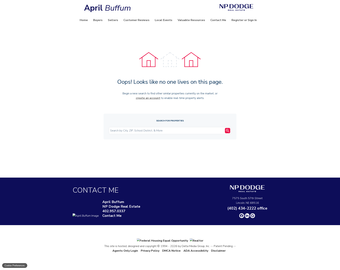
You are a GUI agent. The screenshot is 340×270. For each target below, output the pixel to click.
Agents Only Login (125, 251)
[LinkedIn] (247, 215)
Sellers (113, 20)
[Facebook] (241, 215)
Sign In (252, 20)
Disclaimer (218, 251)
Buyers (98, 20)
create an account (148, 98)
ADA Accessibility (195, 251)
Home (84, 20)
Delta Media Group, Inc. (196, 246)
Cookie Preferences (15, 265)
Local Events (163, 20)
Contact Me (218, 20)
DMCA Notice (171, 251)
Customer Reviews (136, 20)
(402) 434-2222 (247, 208)
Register (237, 20)
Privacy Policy (150, 251)
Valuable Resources (191, 20)
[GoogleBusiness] (252, 215)
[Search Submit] (227, 130)
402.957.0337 (113, 211)
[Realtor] (196, 241)
